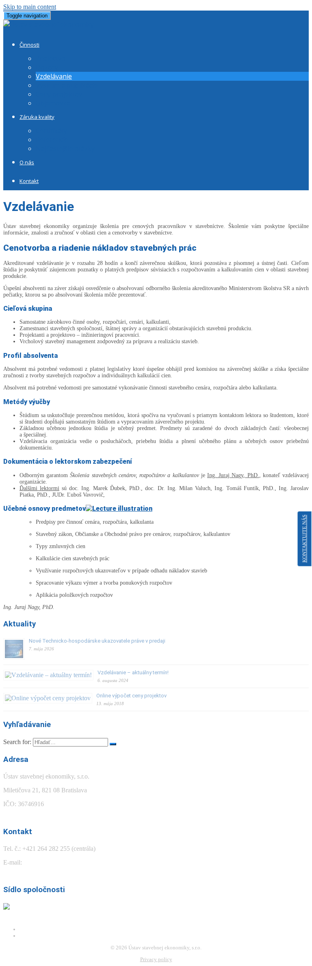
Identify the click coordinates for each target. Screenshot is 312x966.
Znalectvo (50, 58)
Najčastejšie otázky (65, 148)
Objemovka (53, 103)
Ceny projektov (59, 94)
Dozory (47, 67)
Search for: (17, 741)
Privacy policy (156, 959)
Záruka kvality (37, 116)
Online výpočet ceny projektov (131, 696)
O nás (27, 162)
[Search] (113, 744)
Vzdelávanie (54, 76)
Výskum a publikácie (67, 85)
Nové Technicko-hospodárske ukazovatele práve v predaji (97, 641)
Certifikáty (51, 130)
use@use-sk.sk (43, 862)
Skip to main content (29, 6)
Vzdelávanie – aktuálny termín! (133, 672)
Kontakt (29, 181)
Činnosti (29, 44)
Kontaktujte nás (304, 539)
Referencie (52, 139)
